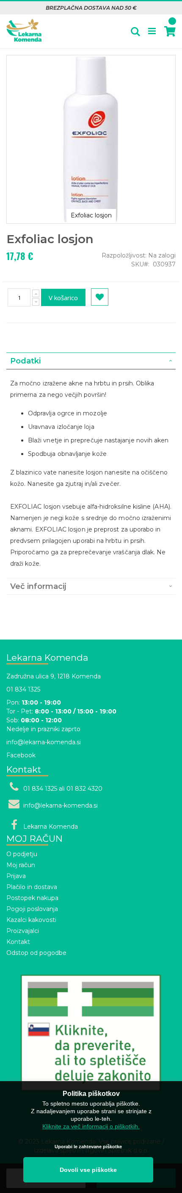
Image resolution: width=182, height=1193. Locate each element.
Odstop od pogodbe (36, 953)
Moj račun (20, 865)
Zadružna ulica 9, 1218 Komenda (53, 676)
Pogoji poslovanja (32, 909)
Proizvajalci (22, 931)
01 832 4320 (84, 788)
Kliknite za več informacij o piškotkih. (91, 1126)
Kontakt (18, 942)
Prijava (16, 876)
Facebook (21, 755)
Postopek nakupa (32, 898)
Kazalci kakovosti (31, 920)
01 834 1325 (23, 689)
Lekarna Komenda (50, 826)
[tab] (91, 360)
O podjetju (21, 854)
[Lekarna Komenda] (23, 26)
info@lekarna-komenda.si (43, 742)
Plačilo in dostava (31, 887)
